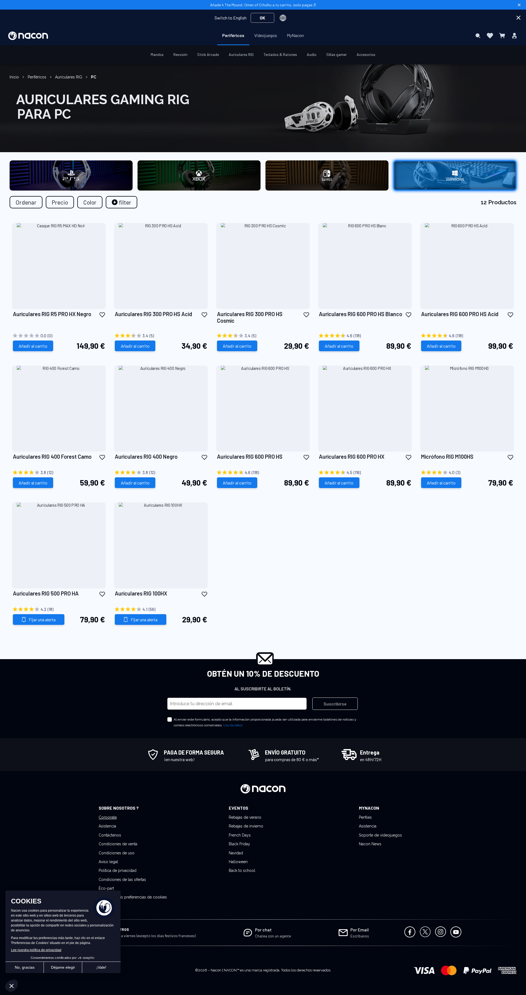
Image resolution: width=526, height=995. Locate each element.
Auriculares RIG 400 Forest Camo (52, 456)
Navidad (236, 853)
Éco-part (106, 888)
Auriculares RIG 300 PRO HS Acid (153, 314)
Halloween (238, 862)
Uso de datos (232, 725)
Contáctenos (110, 835)
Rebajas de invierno (246, 826)
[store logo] (28, 36)
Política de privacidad (117, 870)
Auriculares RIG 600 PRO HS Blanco (360, 314)
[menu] (263, 35)
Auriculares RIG (69, 77)
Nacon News (370, 844)
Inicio (15, 77)
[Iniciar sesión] (514, 36)
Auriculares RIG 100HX (141, 593)
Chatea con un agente (273, 936)
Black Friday (239, 844)
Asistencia (107, 826)
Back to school (242, 870)
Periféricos (37, 77)
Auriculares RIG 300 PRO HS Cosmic (249, 317)
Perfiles (365, 817)
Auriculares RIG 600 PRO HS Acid (459, 314)
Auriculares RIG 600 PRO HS (249, 456)
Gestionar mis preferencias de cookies (133, 897)
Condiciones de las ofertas (122, 879)
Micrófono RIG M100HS (447, 456)
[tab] (121, 202)
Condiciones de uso (117, 853)
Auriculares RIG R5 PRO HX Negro (52, 314)
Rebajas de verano (245, 817)
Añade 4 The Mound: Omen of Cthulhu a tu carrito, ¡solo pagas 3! (263, 4)
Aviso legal (108, 862)
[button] (102, 314)
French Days (240, 835)
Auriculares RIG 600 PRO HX (351, 456)
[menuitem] (233, 35)
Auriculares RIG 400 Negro (146, 456)
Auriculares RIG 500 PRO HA (46, 593)
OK (262, 17)
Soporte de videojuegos (380, 835)
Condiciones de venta (118, 844)
